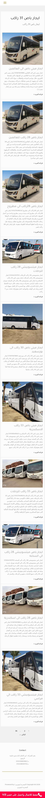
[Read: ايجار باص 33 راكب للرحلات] (22, 473)
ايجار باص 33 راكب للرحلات (26, 491)
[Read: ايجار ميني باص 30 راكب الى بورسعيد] (22, 324)
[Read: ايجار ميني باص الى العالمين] (22, 48)
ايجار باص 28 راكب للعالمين (26, 137)
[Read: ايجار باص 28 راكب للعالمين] (22, 117)
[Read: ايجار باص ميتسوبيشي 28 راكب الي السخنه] (22, 536)
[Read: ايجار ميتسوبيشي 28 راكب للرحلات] (22, 251)
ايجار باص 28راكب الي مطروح (25, 206)
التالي (22, 735)
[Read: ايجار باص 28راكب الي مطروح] (22, 186)
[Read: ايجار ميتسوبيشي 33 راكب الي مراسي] (22, 671)
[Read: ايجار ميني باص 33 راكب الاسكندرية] (22, 401)
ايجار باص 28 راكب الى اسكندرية (23, 618)
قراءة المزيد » (38, 94)
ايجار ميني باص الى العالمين (26, 68)
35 (16, 731)
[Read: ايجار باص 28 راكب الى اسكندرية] (22, 600)
